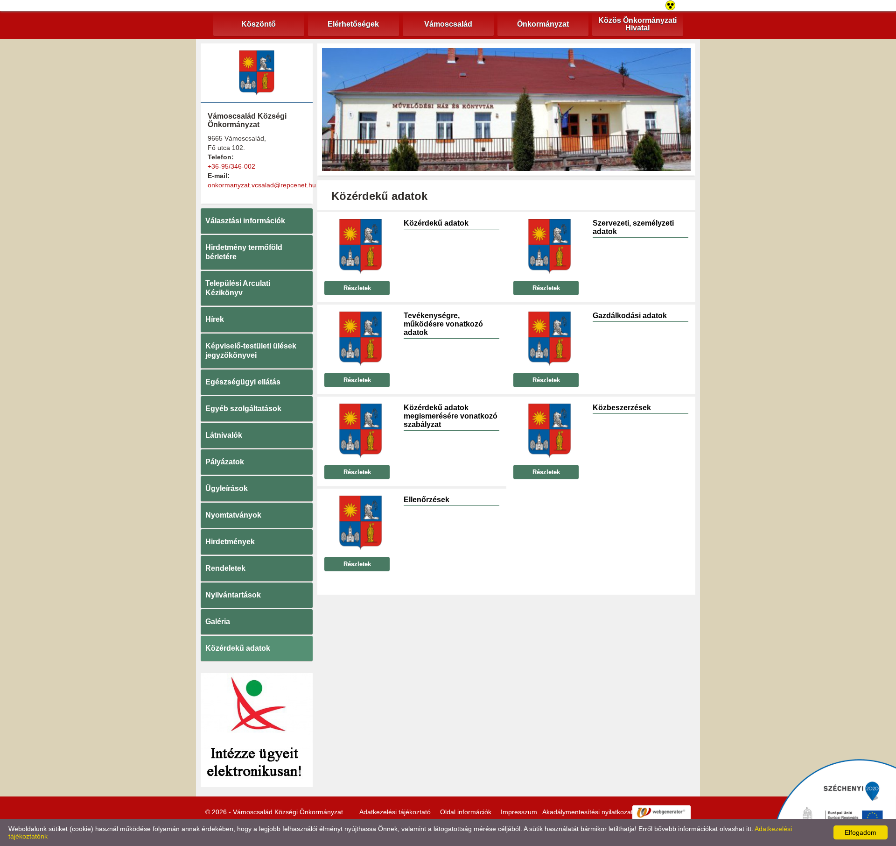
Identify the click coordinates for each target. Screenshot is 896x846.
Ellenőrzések (426, 500)
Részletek (357, 287)
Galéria (217, 622)
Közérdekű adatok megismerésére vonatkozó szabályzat (450, 416)
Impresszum (519, 812)
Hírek (214, 319)
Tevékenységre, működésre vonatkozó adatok (443, 324)
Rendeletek (225, 568)
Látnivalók (223, 435)
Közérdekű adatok (237, 648)
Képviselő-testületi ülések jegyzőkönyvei (250, 350)
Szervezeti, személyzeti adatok (633, 227)
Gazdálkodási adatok (630, 316)
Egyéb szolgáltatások (243, 408)
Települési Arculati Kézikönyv (237, 288)
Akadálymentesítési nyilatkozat (587, 812)
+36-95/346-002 (231, 166)
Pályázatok (224, 462)
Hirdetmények (230, 542)
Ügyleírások (226, 488)
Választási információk (245, 221)
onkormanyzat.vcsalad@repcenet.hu (262, 185)
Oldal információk (465, 812)
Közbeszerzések (622, 408)
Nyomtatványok (233, 515)
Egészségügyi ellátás (242, 382)
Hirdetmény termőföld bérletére (243, 252)
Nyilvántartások (233, 595)
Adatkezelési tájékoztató (395, 812)
